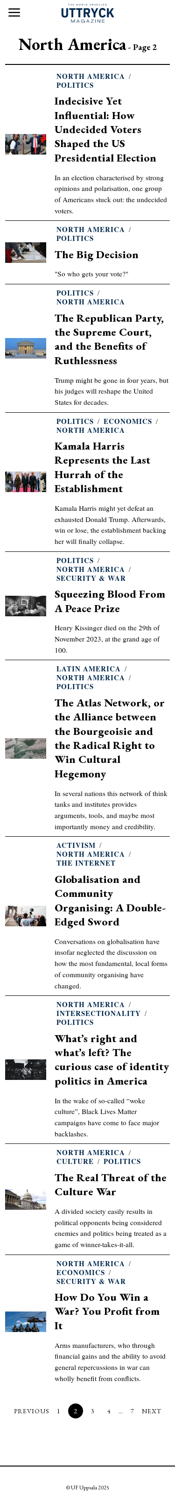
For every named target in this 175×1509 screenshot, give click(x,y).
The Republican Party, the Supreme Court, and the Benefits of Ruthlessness (109, 338)
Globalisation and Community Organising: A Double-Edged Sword (110, 900)
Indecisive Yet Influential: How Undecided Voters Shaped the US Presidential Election (105, 129)
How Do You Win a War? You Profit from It (107, 1311)
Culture (75, 1161)
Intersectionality (98, 1013)
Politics (75, 85)
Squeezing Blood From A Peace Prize (110, 600)
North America (90, 76)
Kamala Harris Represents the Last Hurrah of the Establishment (102, 466)
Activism (76, 845)
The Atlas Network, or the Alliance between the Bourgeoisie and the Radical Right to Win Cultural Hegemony (110, 738)
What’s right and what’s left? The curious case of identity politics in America (112, 1059)
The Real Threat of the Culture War (111, 1184)
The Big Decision (97, 254)
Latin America (88, 668)
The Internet (86, 863)
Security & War (91, 578)
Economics (128, 421)
